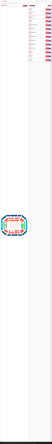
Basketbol (6, 3)
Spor (3, 3)
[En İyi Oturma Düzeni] (36, 5)
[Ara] (46, 1)
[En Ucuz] (37, 5)
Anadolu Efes (10, 3)
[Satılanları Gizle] (46, 5)
